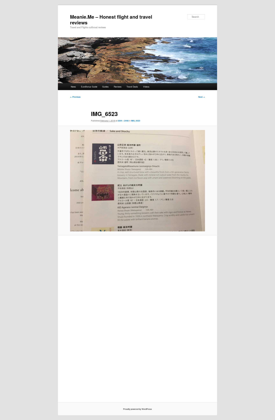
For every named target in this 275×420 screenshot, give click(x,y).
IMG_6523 (135, 120)
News (73, 86)
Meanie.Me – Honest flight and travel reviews (111, 19)
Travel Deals (132, 86)
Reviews (118, 86)
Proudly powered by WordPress (137, 409)
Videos (146, 86)
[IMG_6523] (137, 180)
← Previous (75, 96)
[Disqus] (137, 279)
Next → (201, 96)
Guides (105, 86)
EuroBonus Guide (89, 86)
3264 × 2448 (123, 120)
